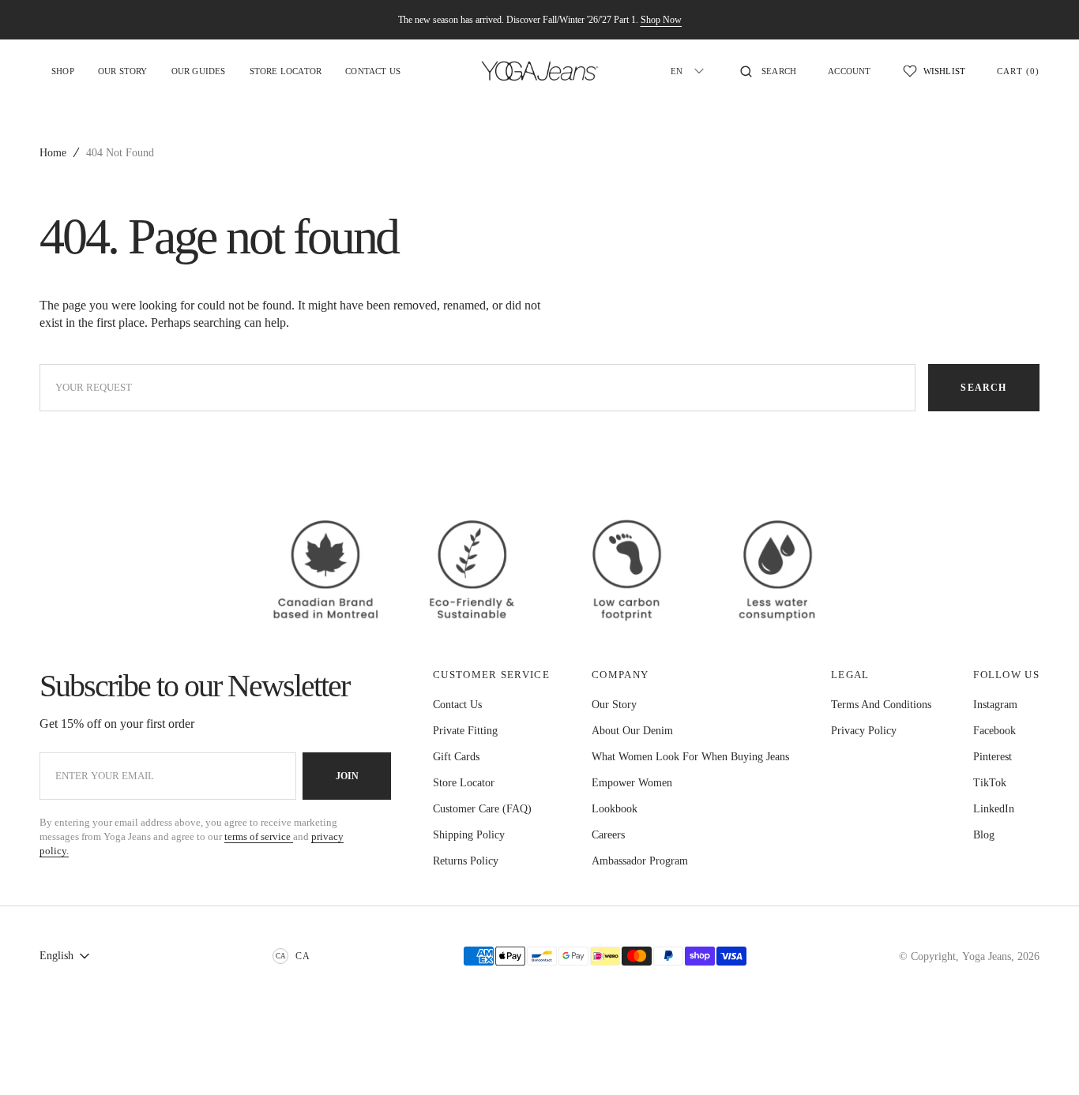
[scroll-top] (1042, 1058)
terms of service (258, 836)
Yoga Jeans (986, 956)
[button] (768, 71)
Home (52, 153)
